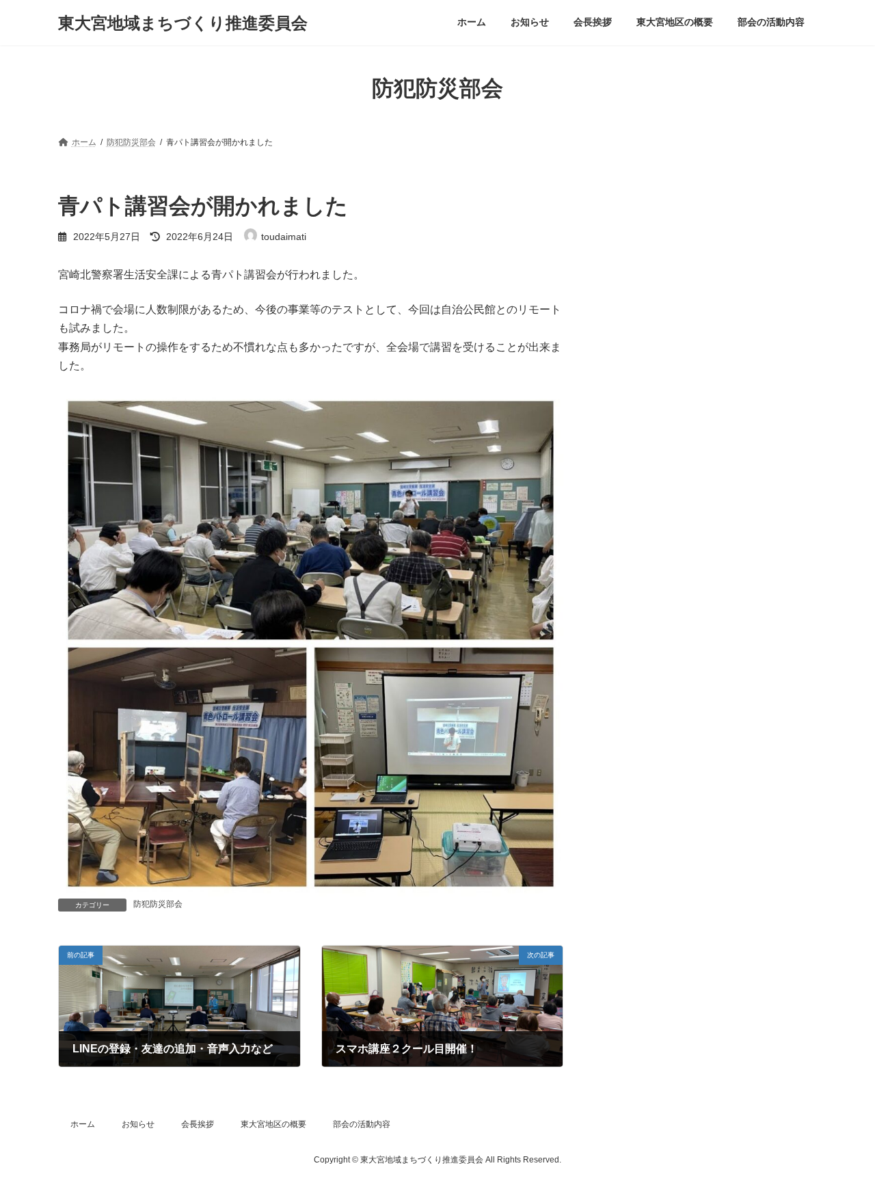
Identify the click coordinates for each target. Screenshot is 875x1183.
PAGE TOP (841, 1134)
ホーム (82, 1124)
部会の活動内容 (361, 1124)
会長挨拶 (197, 1124)
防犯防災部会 (158, 904)
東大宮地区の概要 (273, 1124)
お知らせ (138, 1124)
